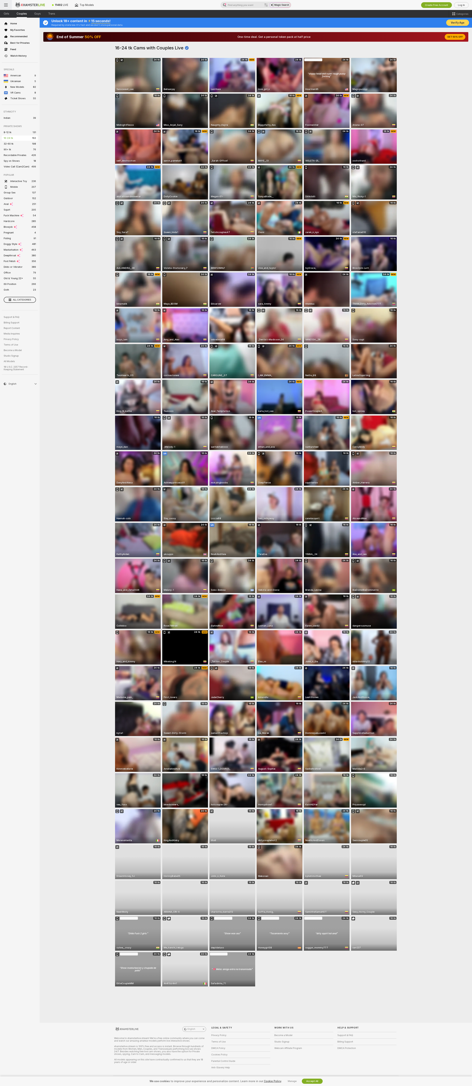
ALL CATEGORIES (22, 300)
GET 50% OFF (455, 37)
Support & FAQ (11, 317)
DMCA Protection (346, 1048)
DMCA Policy (218, 1048)
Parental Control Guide (223, 1061)
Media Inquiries (12, 333)
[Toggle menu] (6, 5)
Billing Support (11, 322)
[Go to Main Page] (30, 5)
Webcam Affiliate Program (288, 1048)
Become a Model (13, 350)
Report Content (12, 328)
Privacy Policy (11, 339)
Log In (461, 5)
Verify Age (457, 22)
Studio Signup (11, 356)
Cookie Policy (272, 1081)
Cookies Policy (219, 1054)
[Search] (266, 5)
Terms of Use (11, 345)
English (191, 1029)
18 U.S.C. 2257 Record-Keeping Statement (16, 368)
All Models (9, 361)
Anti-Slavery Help (220, 1067)
